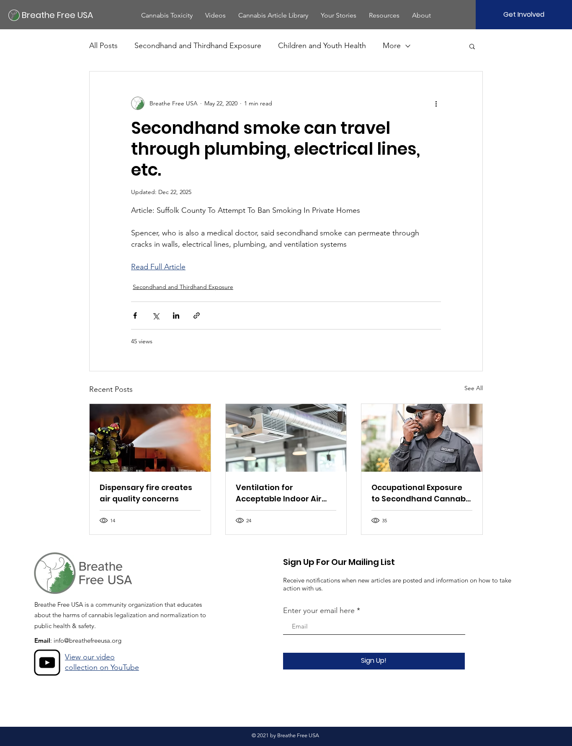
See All (473, 388)
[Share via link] (197, 315)
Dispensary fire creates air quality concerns (146, 493)
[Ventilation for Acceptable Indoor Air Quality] (286, 438)
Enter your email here (319, 610)
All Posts (103, 45)
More (392, 45)
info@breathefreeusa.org (87, 640)
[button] (167, 15)
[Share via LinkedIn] (176, 315)
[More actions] (436, 103)
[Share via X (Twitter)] (156, 315)
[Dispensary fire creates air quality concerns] (150, 438)
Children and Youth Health (322, 45)
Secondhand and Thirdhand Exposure (197, 45)
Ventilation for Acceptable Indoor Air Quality (279, 493)
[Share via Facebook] (135, 315)
